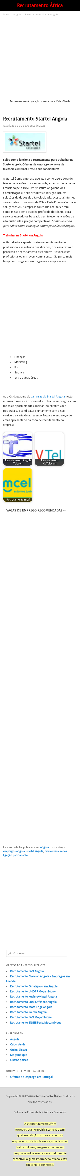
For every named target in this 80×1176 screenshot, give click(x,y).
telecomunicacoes (56, 851)
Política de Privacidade (27, 1112)
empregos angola (14, 851)
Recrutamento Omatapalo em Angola (34, 986)
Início (6, 14)
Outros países (19, 1060)
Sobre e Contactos (55, 1112)
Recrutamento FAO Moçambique (31, 1017)
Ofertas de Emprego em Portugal (31, 1077)
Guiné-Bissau (18, 1049)
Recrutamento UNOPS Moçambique (33, 991)
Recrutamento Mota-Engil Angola (31, 1007)
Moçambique (18, 1054)
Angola (17, 14)
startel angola (34, 851)
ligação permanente (15, 855)
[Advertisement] (40, 57)
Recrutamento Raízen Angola (28, 1012)
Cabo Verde (17, 1044)
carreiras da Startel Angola (48, 396)
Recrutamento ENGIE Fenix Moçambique (35, 1022)
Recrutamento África (40, 5)
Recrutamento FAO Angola (27, 971)
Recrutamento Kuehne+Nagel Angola (33, 996)
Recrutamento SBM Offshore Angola (33, 1002)
